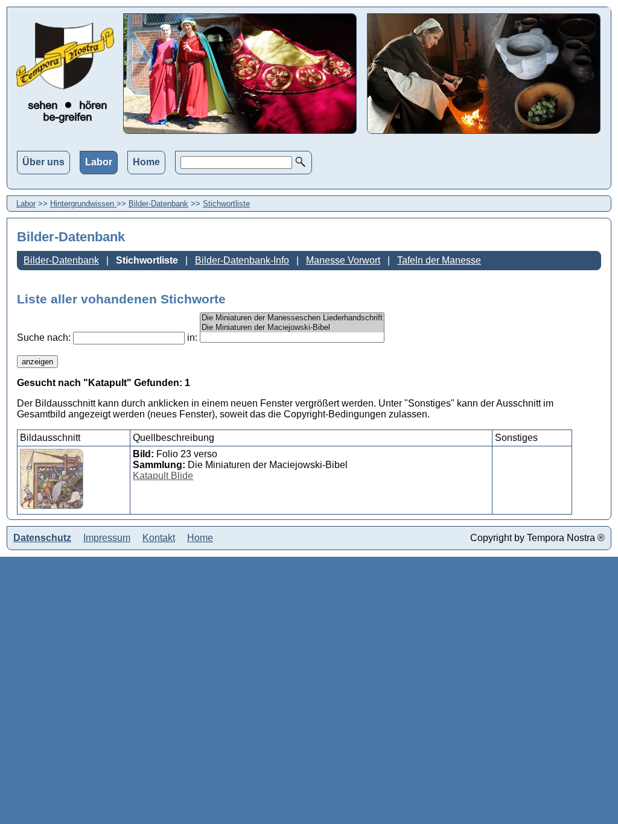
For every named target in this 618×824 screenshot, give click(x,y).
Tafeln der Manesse (439, 260)
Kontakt (158, 538)
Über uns (43, 162)
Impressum (106, 538)
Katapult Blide (163, 476)
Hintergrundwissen (83, 203)
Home (146, 162)
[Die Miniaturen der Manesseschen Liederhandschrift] (292, 318)
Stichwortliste (226, 203)
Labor (98, 162)
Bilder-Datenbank (158, 203)
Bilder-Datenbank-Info (242, 260)
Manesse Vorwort (343, 260)
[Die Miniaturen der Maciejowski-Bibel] (292, 327)
